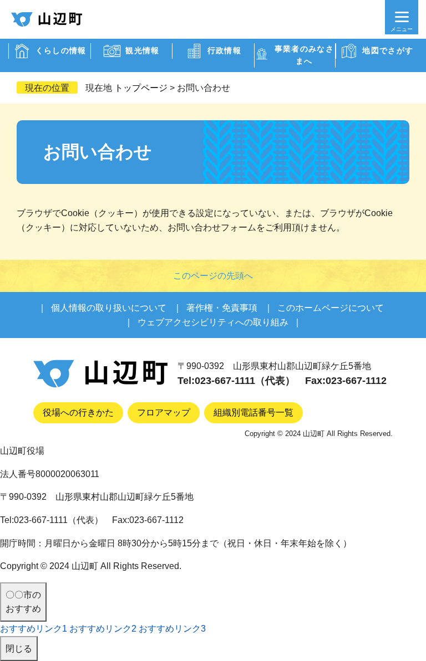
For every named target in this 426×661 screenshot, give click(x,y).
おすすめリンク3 (172, 628)
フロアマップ (163, 412)
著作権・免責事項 (221, 307)
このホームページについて (330, 307)
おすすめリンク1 (33, 628)
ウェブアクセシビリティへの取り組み (213, 322)
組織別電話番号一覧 (253, 412)
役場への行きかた (78, 412)
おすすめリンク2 (102, 628)
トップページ (141, 88)
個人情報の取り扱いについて (108, 307)
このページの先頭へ (213, 275)
